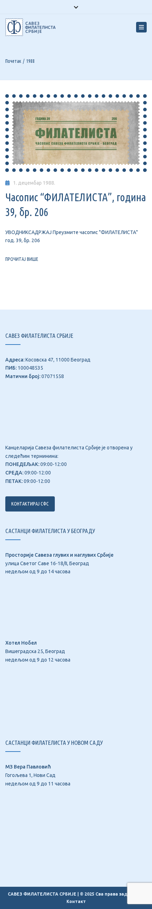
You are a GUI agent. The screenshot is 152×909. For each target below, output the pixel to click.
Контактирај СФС (30, 504)
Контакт (76, 901)
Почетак (13, 61)
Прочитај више (21, 259)
